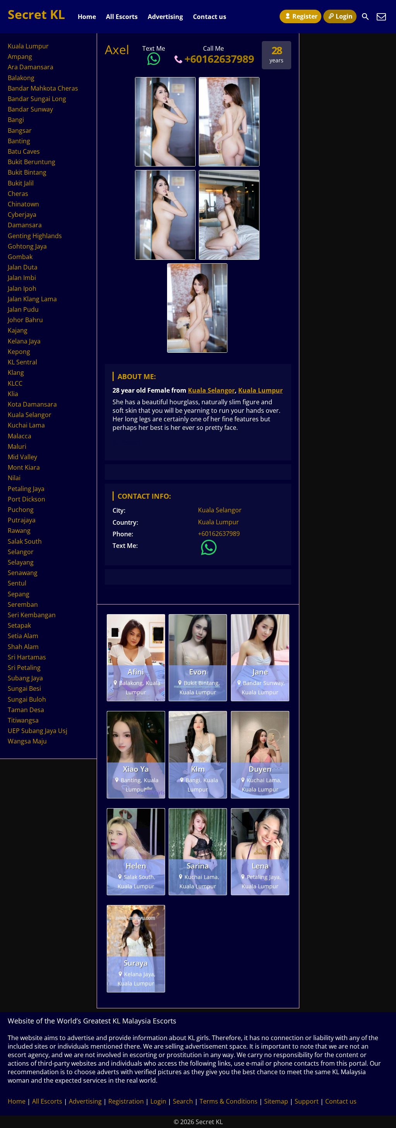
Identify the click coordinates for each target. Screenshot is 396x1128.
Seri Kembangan (32, 615)
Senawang (23, 572)
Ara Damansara (30, 67)
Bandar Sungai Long (37, 98)
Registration (126, 1101)
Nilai (14, 478)
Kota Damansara (32, 404)
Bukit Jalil (21, 183)
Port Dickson (26, 499)
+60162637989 (219, 59)
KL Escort (127, 442)
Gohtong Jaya (27, 246)
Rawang (19, 530)
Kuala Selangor (211, 390)
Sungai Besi (24, 688)
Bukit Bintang (27, 172)
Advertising (165, 16)
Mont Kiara (24, 467)
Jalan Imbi (22, 277)
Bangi (16, 119)
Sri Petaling (24, 667)
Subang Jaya (25, 678)
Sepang (18, 594)
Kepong (19, 351)
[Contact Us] (381, 17)
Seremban (23, 604)
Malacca (19, 436)
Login (344, 16)
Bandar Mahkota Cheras (43, 88)
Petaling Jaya (26, 488)
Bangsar (20, 130)
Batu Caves (24, 151)
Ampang (20, 56)
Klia (13, 394)
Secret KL (36, 14)
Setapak (19, 625)
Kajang (17, 330)
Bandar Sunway (30, 109)
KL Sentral (22, 362)
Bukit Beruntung (31, 162)
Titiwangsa (23, 720)
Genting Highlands (35, 236)
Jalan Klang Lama (32, 299)
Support (307, 1101)
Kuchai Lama (26, 425)
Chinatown (23, 204)
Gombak (20, 256)
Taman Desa (26, 710)
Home (87, 16)
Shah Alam (23, 646)
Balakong (21, 78)
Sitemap (276, 1101)
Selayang (21, 562)
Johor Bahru (25, 320)
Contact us (209, 16)
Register (304, 16)
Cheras (18, 193)
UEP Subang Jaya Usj (37, 730)
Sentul (17, 583)
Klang (16, 372)
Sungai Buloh (27, 699)
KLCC (15, 383)
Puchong (21, 509)
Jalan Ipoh (22, 288)
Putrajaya (22, 520)
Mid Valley (22, 457)
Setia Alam (23, 636)
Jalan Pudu (23, 309)
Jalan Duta (23, 267)
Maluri (17, 446)
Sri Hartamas (27, 657)
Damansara (25, 225)
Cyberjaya (22, 214)
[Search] (365, 17)
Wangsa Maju (27, 741)
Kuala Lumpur (260, 390)
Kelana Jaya (24, 341)
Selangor (21, 552)
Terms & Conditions (229, 1101)
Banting (19, 141)
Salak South (25, 541)
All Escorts (122, 16)
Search (183, 1101)
